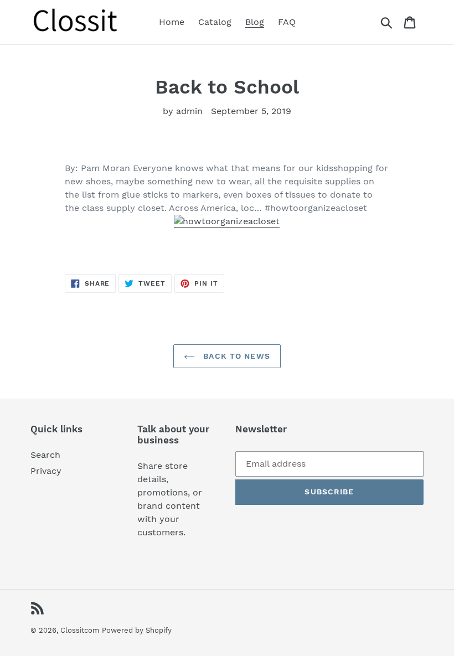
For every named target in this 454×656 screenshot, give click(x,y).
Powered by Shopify (137, 630)
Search (45, 455)
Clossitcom (79, 630)
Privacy (45, 471)
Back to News (235, 356)
